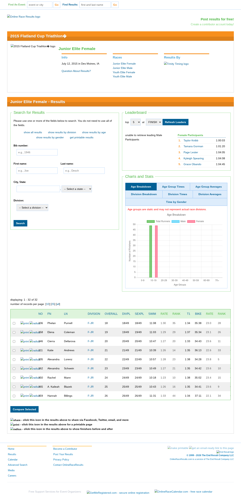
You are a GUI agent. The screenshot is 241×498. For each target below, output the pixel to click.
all (58, 304)
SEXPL (139, 313)
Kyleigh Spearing (194, 158)
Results (12, 454)
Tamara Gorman (193, 146)
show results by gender (50, 137)
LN (66, 313)
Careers (12, 475)
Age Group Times (173, 186)
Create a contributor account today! (212, 24)
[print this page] (178, 448)
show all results (33, 132)
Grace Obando (192, 164)
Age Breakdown (141, 186)
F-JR (91, 323)
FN (49, 313)
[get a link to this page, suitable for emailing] (211, 448)
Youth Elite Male (122, 76)
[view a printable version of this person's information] (25, 323)
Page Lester (191, 152)
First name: (20, 163)
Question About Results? (76, 70)
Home (11, 449)
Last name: (67, 163)
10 (47, 304)
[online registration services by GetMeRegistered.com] (118, 491)
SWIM (152, 313)
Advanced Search (17, 465)
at (143, 122)
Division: (19, 200)
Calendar (13, 459)
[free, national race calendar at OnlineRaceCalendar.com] (183, 491)
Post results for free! (217, 19)
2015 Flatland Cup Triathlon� (38, 36)
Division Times (177, 194)
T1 (188, 313)
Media (11, 470)
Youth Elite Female (124, 72)
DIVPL (126, 313)
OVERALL (111, 313)
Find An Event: (17, 4)
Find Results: (70, 4)
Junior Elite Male (123, 67)
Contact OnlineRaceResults (68, 465)
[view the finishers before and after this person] (35, 323)
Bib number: (21, 145)
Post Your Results (63, 454)
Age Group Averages (208, 186)
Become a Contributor (65, 449)
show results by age (94, 132)
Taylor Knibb (191, 140)
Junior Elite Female (124, 63)
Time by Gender (176, 201)
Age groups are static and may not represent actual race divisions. (167, 209)
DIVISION (94, 313)
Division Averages (209, 194)
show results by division (62, 132)
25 (52, 304)
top (127, 122)
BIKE (198, 313)
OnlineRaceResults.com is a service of (202, 459)
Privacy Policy (61, 459)
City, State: (20, 182)
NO (40, 313)
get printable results (81, 137)
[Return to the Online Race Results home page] (23, 16)
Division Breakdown (144, 194)
